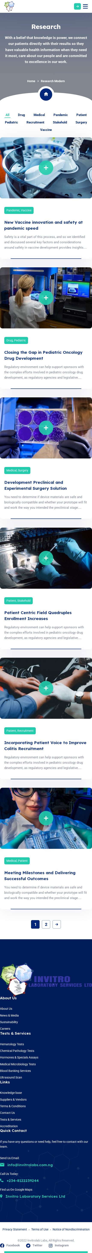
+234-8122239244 (22, 1180)
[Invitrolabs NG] (9, 6)
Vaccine (26, 210)
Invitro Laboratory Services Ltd (34, 1196)
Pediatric (20, 340)
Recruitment (25, 730)
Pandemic (13, 210)
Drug (9, 340)
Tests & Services (15, 1033)
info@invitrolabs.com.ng (29, 1165)
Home (31, 81)
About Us (8, 998)
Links (5, 1082)
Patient (11, 600)
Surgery (23, 470)
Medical (11, 470)
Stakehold (24, 600)
